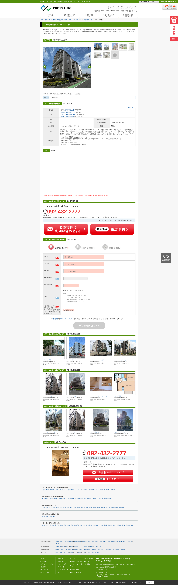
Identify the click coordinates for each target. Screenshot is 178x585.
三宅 (68, 507)
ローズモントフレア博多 (49, 432)
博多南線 (100, 549)
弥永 (98, 507)
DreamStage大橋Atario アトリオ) (99, 396)
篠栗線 (94, 549)
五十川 (108, 507)
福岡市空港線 (60, 549)
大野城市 (100, 498)
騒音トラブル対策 (76, 561)
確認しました (70, 310)
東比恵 (110, 525)
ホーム (43, 558)
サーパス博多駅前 (71, 396)
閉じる (150, 582)
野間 (71, 507)
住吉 (71, 546)
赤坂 (132, 525)
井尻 (57, 507)
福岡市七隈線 (65, 116)
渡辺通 (72, 116)
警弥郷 (113, 507)
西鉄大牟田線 (65, 112)
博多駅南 (58, 546)
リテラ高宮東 (118, 396)
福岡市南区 (68, 110)
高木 (75, 507)
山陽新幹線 (108, 549)
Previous (44, 66)
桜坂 (123, 525)
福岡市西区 (70, 498)
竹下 (58, 525)
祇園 (105, 525)
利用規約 (55, 319)
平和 (90, 507)
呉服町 (128, 525)
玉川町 (103, 507)
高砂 (91, 546)
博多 (65, 525)
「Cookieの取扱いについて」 (123, 582)
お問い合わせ (89, 558)
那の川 (83, 507)
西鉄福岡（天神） (98, 525)
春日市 (95, 498)
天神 (114, 525)
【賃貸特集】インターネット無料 (77, 489)
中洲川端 (118, 525)
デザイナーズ (62, 564)
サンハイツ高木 (47, 360)
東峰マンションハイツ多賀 (97, 360)
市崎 (86, 507)
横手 (78, 507)
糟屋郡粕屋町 (108, 498)
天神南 (90, 525)
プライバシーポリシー (67, 319)
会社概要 (43, 561)
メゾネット (61, 567)
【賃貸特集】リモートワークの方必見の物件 (101, 489)
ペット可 (74, 558)
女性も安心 (61, 561)
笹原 (43, 516)
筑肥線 (123, 549)
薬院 (61, 525)
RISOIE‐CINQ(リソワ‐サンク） (122, 360)
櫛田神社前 (83, 525)
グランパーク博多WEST (49, 396)
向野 (64, 507)
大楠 (72, 110)
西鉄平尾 (72, 114)
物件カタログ (45, 572)
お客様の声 (88, 564)
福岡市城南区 (79, 498)
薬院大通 (77, 525)
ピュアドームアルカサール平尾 (122, 432)
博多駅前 (86, 546)
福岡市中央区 (63, 498)
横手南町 (121, 507)
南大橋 (95, 507)
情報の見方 (131, 107)
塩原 (47, 507)
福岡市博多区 (54, 498)
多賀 (116, 507)
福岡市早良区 (88, 498)
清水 (61, 507)
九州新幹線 (116, 549)
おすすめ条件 (75, 569)
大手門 (100, 546)
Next (89, 66)
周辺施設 (88, 561)
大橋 (54, 507)
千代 (81, 546)
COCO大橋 (70, 360)
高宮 (71, 112)
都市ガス (60, 558)
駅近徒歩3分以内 (76, 572)
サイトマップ (45, 569)
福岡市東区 (45, 498)
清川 (67, 546)
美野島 (76, 546)
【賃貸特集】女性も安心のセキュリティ (54, 489)
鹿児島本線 (87, 549)
